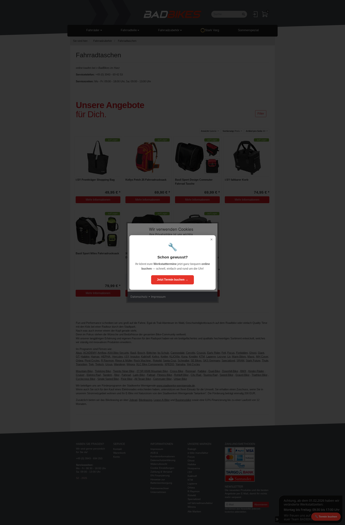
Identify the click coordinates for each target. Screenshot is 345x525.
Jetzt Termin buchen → (172, 279)
